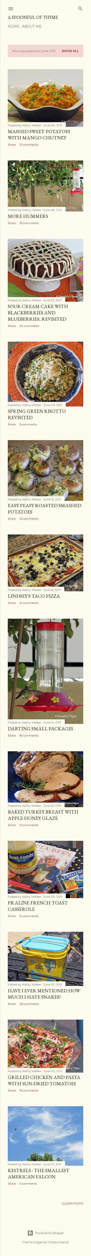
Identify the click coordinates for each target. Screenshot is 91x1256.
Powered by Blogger (49, 1233)
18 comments (28, 735)
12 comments (28, 518)
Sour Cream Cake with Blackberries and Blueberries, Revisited (38, 312)
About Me (31, 26)
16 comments (28, 1090)
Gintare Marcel (58, 1242)
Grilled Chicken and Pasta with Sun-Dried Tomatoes (44, 1080)
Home (13, 26)
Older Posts (72, 1203)
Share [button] (12, 144)
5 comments (28, 424)
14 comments (28, 916)
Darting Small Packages (40, 728)
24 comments (29, 326)
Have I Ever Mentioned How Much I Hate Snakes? (44, 993)
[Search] (80, 7)
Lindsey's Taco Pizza (34, 596)
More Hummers (28, 216)
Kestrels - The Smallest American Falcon (38, 1173)
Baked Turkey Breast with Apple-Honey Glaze (43, 815)
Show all (70, 51)
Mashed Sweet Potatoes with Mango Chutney (39, 134)
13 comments (28, 144)
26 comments (29, 223)
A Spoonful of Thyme (33, 17)
